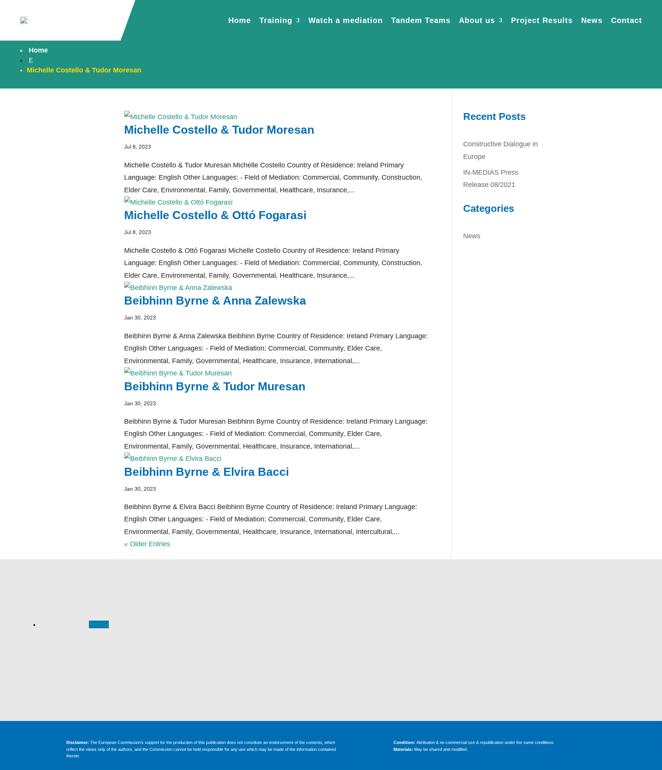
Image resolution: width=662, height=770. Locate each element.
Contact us (409, 666)
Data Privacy (567, 638)
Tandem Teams (421, 20)
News (592, 20)
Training (275, 20)
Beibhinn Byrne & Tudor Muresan (214, 386)
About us (477, 20)
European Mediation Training (409, 624)
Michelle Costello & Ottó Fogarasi (215, 215)
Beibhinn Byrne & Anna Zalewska (215, 300)
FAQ (252, 624)
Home (239, 20)
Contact (626, 20)
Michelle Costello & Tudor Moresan (219, 129)
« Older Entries (147, 544)
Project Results (542, 20)
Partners (252, 666)
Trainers (252, 652)
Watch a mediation (345, 20)
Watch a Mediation (409, 638)
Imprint (567, 624)
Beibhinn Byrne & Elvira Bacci (206, 471)
